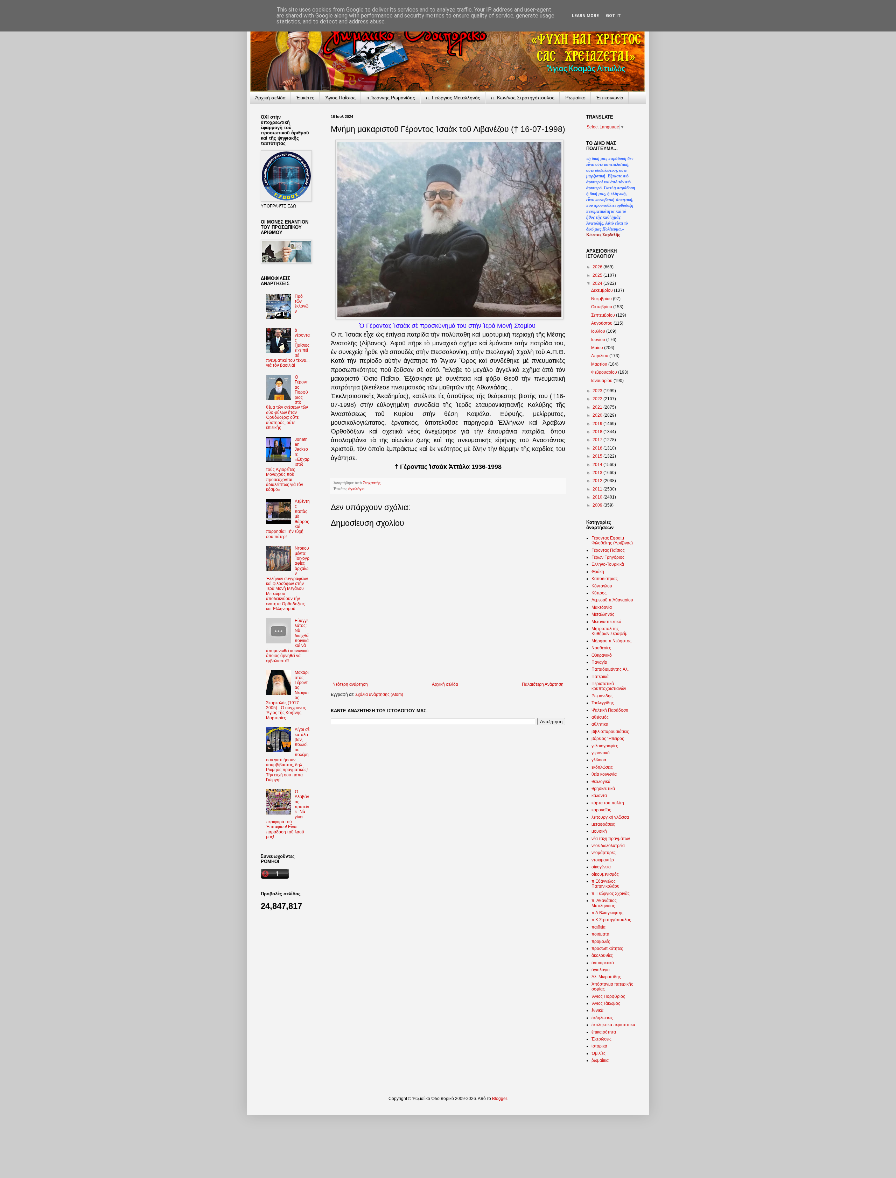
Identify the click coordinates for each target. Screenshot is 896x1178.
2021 (598, 407)
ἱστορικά (599, 1046)
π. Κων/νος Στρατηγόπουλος (522, 97)
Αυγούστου (602, 323)
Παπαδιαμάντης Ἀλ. (610, 669)
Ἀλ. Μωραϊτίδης (606, 976)
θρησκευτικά (603, 788)
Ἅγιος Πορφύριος (608, 996)
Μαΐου (597, 347)
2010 (598, 497)
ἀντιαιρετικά (603, 962)
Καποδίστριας (605, 578)
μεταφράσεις (603, 824)
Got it (613, 15)
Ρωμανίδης (602, 695)
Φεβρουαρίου (604, 372)
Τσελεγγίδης (603, 702)
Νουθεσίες (601, 648)
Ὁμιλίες (599, 1053)
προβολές (601, 941)
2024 (598, 283)
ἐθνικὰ (597, 1010)
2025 (598, 275)
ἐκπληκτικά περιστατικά (613, 1024)
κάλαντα (599, 795)
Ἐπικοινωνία (609, 97)
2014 (598, 464)
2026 (598, 266)
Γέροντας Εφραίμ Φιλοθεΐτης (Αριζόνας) (612, 540)
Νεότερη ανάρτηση (350, 684)
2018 (598, 431)
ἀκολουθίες (602, 955)
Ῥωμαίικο (575, 97)
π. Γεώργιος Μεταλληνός (453, 97)
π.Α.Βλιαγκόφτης (607, 912)
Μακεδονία (602, 607)
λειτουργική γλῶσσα (610, 817)
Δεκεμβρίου (602, 290)
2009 (598, 505)
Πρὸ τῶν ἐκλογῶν (301, 304)
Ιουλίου (598, 331)
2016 (598, 448)
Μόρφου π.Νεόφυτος (611, 641)
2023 (598, 390)
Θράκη (598, 571)
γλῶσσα (599, 759)
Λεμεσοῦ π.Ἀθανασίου (612, 600)
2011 (598, 489)
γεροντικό (601, 752)
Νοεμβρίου (602, 298)
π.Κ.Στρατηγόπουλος (611, 919)
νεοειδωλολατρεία (608, 845)
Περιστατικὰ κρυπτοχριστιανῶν (609, 686)
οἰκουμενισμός (605, 874)
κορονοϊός (601, 809)
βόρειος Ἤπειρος (608, 738)
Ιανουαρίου (602, 380)
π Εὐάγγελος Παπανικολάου (606, 884)
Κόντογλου (602, 586)
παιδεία (599, 927)
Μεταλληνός (603, 614)
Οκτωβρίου (602, 306)
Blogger (499, 1098)
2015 (598, 456)
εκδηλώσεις (602, 767)
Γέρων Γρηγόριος (608, 557)
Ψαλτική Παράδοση (610, 710)
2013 (598, 472)
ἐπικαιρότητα (604, 1032)
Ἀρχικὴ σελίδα (270, 97)
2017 (598, 439)
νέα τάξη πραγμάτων (611, 838)
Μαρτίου (599, 364)
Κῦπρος (599, 593)
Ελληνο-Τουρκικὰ (608, 564)
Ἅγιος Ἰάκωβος (606, 1003)
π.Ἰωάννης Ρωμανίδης (390, 97)
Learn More (585, 15)
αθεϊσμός (600, 717)
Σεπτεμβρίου (603, 315)
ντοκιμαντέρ (603, 860)
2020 (598, 415)
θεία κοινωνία (604, 774)
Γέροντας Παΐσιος (608, 550)
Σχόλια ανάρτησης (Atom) (379, 694)
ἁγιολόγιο (356, 489)
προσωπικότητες (607, 948)
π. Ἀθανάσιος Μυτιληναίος (604, 903)
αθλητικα (600, 724)
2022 (598, 398)
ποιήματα (600, 934)
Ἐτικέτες (305, 97)
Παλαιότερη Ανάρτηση (543, 684)
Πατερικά (600, 676)
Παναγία (599, 662)
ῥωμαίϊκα (600, 1060)
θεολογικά (601, 781)
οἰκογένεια (601, 867)
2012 (598, 480)
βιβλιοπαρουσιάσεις (610, 731)
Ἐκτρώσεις (601, 1039)
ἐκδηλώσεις (602, 1017)
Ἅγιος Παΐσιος (340, 97)
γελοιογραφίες (605, 745)
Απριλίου (600, 355)
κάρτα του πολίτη (608, 802)
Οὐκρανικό (602, 655)
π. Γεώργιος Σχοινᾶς (611, 893)
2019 (598, 423)
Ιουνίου (598, 339)
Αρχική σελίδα (445, 684)
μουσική (599, 831)
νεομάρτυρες (604, 852)
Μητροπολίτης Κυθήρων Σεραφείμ (610, 631)
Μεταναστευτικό (606, 621)
